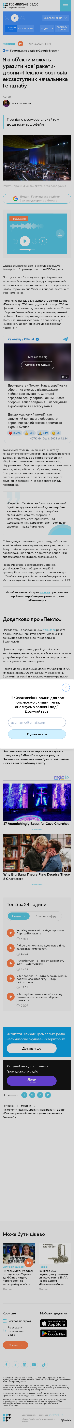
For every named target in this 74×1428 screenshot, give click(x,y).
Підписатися (37, 734)
